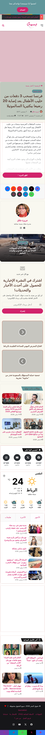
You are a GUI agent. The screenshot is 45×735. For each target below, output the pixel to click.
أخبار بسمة (29, 86)
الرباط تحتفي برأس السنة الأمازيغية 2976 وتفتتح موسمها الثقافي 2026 (12, 409)
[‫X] (31, 188)
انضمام (22, 10)
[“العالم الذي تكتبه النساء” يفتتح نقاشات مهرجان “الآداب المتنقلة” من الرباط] (11, 649)
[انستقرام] (20, 227)
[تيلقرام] (25, 194)
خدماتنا (5, 714)
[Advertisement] (22, 56)
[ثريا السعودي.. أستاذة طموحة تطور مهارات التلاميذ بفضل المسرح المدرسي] (35, 575)
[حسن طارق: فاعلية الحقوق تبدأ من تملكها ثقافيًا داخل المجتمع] (33, 423)
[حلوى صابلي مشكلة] (35, 552)
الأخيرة (23, 517)
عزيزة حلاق (35, 112)
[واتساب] (31, 194)
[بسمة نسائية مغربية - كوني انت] (32, 25)
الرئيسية (38, 86)
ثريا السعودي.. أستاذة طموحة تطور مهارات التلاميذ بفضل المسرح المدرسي (16, 574)
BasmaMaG (22, 710)
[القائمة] (42, 26)
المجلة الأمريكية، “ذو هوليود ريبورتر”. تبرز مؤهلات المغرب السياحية (16, 562)
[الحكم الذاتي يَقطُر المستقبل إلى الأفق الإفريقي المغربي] (33, 398)
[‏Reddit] (13, 188)
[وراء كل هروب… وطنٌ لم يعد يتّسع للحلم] (33, 678)
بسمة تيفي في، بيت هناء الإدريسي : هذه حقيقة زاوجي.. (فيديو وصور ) (15, 528)
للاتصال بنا (13, 714)
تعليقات (8, 517)
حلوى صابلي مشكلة (19, 548)
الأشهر (37, 517)
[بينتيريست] (19, 188)
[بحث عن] (3, 26)
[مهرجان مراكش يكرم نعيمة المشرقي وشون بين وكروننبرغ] (35, 541)
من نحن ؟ (17, 718)
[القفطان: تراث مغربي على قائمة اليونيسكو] (12, 423)
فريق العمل (27, 718)
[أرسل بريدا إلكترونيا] (31, 112)
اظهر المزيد (23, 175)
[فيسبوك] (37, 188)
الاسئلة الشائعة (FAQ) (26, 714)
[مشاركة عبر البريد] (19, 194)
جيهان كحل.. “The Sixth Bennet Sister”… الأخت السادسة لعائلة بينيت (12, 688)
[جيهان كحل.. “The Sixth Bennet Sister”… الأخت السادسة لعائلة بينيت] (11, 678)
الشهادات (38, 714)
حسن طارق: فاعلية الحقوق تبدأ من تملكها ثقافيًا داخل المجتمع (33, 434)
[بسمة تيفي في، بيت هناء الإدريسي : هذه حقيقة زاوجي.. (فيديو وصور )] (35, 529)
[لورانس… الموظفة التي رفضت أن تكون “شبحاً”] (33, 649)
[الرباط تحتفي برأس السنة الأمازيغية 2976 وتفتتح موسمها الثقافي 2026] (12, 398)
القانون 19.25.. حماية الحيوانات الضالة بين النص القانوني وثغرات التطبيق (22, 250)
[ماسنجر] (7, 188)
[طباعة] (13, 194)
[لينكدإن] (25, 188)
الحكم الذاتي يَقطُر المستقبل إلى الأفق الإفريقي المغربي (36, 409)
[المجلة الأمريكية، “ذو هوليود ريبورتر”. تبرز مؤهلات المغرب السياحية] (35, 563)
